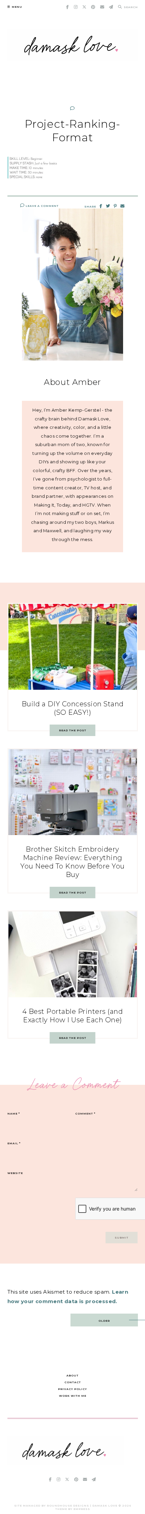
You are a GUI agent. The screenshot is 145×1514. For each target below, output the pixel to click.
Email (14, 1143)
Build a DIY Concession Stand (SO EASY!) (73, 708)
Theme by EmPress (72, 1509)
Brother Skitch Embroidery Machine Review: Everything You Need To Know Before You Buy (72, 862)
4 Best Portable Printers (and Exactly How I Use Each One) (72, 1015)
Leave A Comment (42, 205)
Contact (72, 1382)
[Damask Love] (65, 1463)
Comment (85, 1113)
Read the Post (72, 730)
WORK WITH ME (72, 1395)
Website (15, 1173)
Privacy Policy (72, 1389)
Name (13, 1113)
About (72, 1375)
